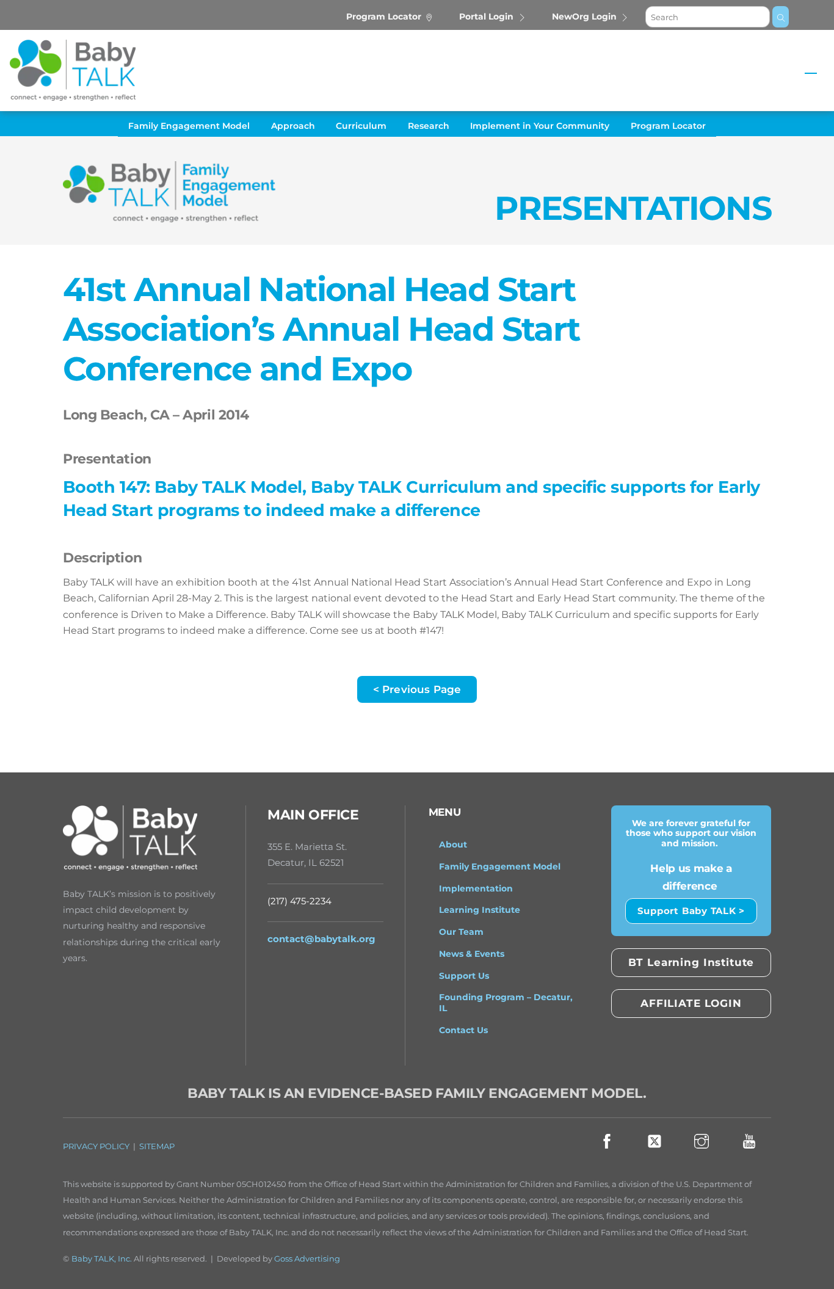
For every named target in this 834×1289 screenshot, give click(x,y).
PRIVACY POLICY (96, 1146)
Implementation (476, 888)
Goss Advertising (307, 1258)
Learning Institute (479, 909)
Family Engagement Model (189, 126)
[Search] (780, 16)
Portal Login (486, 16)
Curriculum (361, 126)
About (453, 844)
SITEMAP (157, 1146)
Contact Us (463, 1030)
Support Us (464, 975)
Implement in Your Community (539, 126)
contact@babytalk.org (321, 939)
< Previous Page (417, 689)
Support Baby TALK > (691, 911)
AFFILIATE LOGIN (691, 1003)
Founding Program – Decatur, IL (506, 1003)
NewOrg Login (584, 16)
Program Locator (383, 16)
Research (428, 126)
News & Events (471, 953)
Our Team (461, 931)
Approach (293, 126)
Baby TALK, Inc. (101, 1258)
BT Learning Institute (691, 962)
